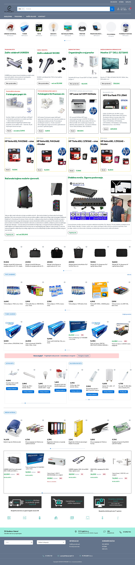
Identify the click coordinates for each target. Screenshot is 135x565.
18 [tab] (104, 399)
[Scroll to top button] (131, 561)
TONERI (24, 34)
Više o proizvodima (11, 83)
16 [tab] (102, 399)
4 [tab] (53, 448)
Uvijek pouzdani (126, 314)
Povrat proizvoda (74, 546)
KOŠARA (121, 2)
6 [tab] (70, 40)
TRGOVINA (18, 16)
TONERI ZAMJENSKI (10, 314)
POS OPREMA (111, 34)
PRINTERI (82, 34)
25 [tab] (76, 448)
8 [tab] (71, 270)
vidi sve (129, 274)
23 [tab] (74, 448)
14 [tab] (64, 448)
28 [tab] (80, 448)
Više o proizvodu (74, 83)
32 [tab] (84, 448)
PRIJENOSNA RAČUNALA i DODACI (100, 34)
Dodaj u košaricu (10, 388)
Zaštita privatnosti (74, 544)
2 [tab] (65, 40)
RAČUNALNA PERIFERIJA (68, 34)
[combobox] (51, 542)
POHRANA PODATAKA (125, 34)
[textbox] (50, 542)
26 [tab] (113, 399)
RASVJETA (53, 34)
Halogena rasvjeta (83, 355)
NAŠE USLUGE (31, 16)
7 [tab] (70, 270)
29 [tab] (81, 448)
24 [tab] (75, 448)
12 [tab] (97, 399)
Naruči (9, 130)
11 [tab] (96, 399)
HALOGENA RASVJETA (76, 363)
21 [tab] (107, 399)
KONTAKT (41, 16)
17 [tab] (103, 399)
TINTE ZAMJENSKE (10, 274)
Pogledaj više (9, 234)
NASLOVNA (8, 16)
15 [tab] (65, 448)
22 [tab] (108, 399)
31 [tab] (83, 448)
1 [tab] (64, 40)
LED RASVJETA (10, 363)
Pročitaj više (121, 391)
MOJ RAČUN (113, 2)
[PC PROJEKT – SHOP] (9, 9)
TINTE (39, 34)
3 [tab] (65, 270)
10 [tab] (95, 399)
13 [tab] (63, 448)
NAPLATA (128, 2)
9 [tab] (94, 399)
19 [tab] (105, 399)
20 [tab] (106, 399)
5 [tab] (69, 40)
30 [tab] (82, 448)
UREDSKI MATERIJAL (10, 34)
